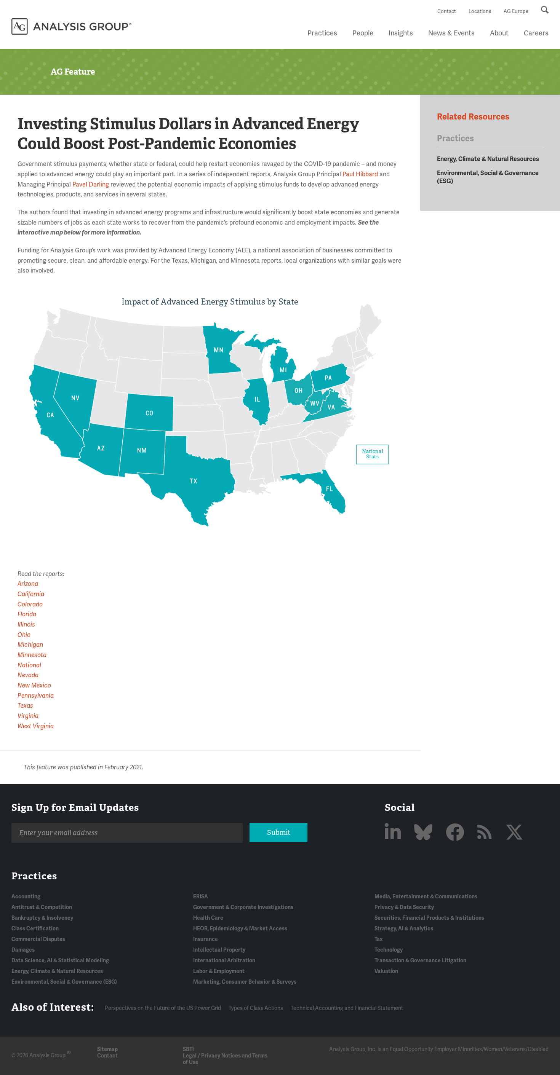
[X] (514, 833)
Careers (536, 33)
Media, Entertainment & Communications (425, 896)
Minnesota (32, 655)
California (31, 594)
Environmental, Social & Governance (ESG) (64, 982)
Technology (388, 950)
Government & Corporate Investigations (243, 907)
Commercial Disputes (38, 939)
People (362, 33)
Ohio (24, 635)
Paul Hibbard (360, 174)
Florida (27, 614)
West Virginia (36, 726)
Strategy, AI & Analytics (403, 928)
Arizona (28, 584)
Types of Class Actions (256, 1008)
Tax (378, 939)
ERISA (200, 896)
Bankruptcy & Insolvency (42, 918)
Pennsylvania (36, 696)
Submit (278, 832)
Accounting (25, 896)
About (499, 33)
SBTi (188, 1049)
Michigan (30, 645)
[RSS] (486, 833)
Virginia (28, 716)
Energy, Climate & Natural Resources (488, 159)
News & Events (451, 33)
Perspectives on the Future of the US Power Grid (163, 1008)
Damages (23, 950)
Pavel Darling (90, 184)
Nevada (28, 675)
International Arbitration (224, 960)
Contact (446, 11)
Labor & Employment (219, 971)
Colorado (30, 604)
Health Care (208, 918)
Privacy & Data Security (404, 907)
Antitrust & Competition (41, 907)
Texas (25, 706)
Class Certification (35, 928)
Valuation (386, 971)
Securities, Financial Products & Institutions (429, 918)
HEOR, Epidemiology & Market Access (240, 928)
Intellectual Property (219, 950)
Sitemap (107, 1049)
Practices (322, 33)
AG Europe (516, 11)
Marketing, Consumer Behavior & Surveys (244, 982)
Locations (480, 11)
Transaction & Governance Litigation (420, 960)
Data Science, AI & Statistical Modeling (60, 960)
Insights (401, 33)
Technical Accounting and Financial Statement (347, 1008)
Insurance (205, 939)
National (29, 665)
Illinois (26, 624)
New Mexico (34, 685)
